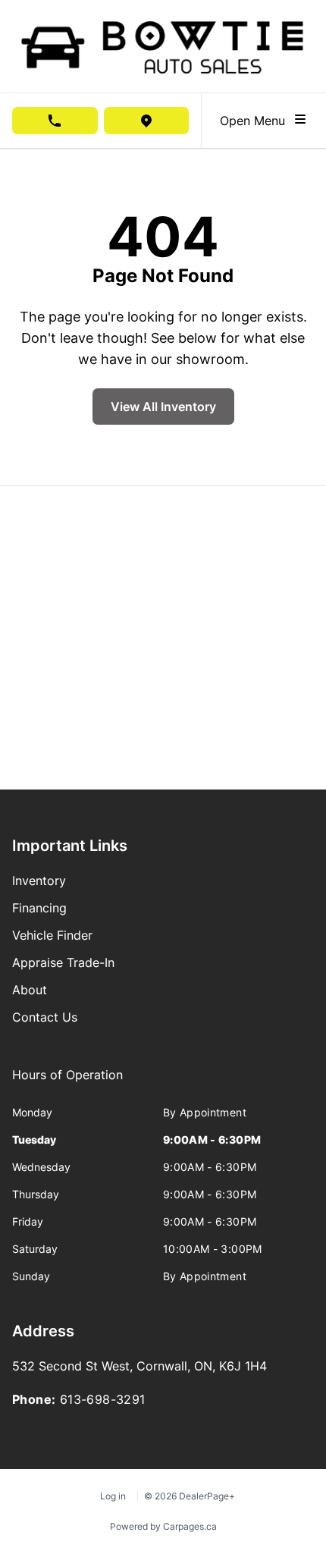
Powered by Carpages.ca (163, 1526)
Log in (113, 1496)
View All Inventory (163, 406)
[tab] (67, 1082)
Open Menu (256, 120)
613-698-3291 (103, 1399)
